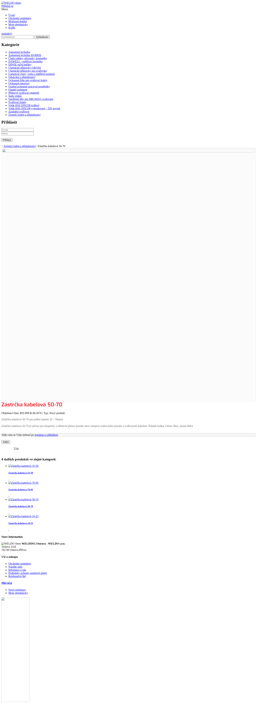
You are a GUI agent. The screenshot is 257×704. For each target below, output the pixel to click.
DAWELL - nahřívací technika (25, 61)
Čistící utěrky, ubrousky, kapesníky (27, 58)
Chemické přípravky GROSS (24, 67)
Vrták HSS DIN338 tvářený (23, 105)
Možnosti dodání (17, 21)
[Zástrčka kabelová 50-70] (23, 499)
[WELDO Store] (11, 2)
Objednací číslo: (10, 413)
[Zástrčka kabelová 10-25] (23, 516)
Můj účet (6, 582)
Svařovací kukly (17, 102)
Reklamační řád (17, 576)
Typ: (46, 413)
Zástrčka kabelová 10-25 (20, 523)
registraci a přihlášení (46, 434)
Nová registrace (17, 589)
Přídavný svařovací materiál (23, 92)
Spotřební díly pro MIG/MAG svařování (30, 99)
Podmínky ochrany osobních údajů (27, 573)
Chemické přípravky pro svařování (27, 70)
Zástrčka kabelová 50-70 (20, 506)
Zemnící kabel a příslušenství (24, 114)
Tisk (16, 448)
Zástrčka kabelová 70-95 (20, 489)
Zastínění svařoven (18, 111)
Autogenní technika (19, 52)
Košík (11, 27)
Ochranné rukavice (18, 83)
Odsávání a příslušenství (21, 77)
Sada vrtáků (15, 95)
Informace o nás (17, 569)
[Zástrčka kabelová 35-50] (23, 465)
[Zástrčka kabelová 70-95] (23, 482)
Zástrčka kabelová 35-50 (20, 473)
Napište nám (15, 566)
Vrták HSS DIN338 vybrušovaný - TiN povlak (34, 108)
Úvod (11, 15)
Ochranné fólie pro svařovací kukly (27, 80)
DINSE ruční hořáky (19, 64)
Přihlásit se (7, 6)
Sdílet (6, 442)
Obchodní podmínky (19, 18)
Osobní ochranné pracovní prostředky (29, 86)
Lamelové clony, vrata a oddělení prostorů (31, 73)
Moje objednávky (18, 24)
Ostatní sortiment (17, 89)
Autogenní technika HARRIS (24, 55)
